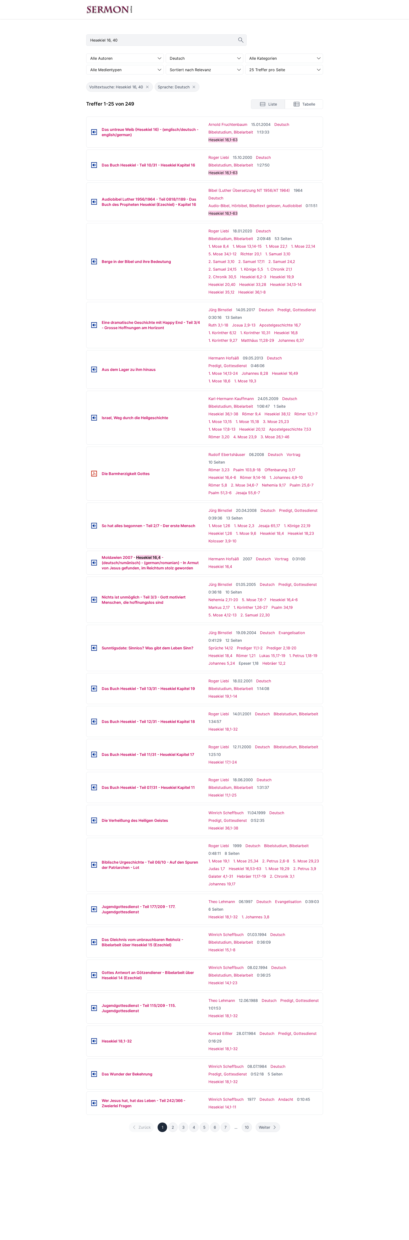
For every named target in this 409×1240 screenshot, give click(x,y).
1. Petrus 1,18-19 (303, 655)
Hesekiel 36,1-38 (223, 414)
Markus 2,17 (219, 607)
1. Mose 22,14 (303, 246)
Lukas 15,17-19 (272, 655)
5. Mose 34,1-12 (222, 253)
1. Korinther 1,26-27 (251, 607)
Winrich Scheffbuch (226, 812)
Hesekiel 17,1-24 (222, 762)
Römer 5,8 (217, 485)
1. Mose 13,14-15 (247, 246)
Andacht (285, 1099)
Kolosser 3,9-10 (222, 541)
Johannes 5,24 (221, 663)
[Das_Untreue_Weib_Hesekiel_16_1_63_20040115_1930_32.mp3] (94, 132)
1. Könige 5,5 (251, 269)
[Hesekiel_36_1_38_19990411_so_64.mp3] (94, 820)
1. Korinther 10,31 (255, 332)
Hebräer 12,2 (274, 663)
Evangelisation (292, 632)
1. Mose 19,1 (218, 861)
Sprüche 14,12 (220, 648)
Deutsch (281, 124)
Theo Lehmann (221, 901)
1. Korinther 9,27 (222, 340)
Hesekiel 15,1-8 (221, 949)
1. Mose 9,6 (246, 533)
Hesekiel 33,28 (252, 284)
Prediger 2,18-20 (281, 648)
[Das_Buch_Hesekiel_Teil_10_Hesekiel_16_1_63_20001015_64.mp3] (94, 165)
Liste (272, 104)
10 (247, 1127)
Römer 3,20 (218, 436)
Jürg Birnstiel (220, 309)
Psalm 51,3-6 (220, 492)
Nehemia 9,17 (274, 485)
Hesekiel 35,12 (221, 292)
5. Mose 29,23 (306, 861)
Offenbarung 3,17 (280, 469)
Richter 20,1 (250, 253)
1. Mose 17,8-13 (221, 429)
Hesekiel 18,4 (272, 533)
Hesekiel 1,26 (220, 533)
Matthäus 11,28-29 (257, 340)
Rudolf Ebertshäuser (226, 454)
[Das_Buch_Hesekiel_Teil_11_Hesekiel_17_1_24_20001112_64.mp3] (94, 754)
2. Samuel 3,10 (221, 261)
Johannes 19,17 (221, 884)
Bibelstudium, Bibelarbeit (230, 132)
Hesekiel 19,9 (282, 276)
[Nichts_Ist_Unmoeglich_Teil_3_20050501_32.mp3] (94, 600)
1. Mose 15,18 (247, 421)
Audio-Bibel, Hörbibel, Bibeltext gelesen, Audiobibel (255, 205)
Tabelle (308, 104)
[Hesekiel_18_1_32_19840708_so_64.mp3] (94, 1074)
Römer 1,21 (245, 655)
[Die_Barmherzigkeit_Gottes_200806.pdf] (94, 473)
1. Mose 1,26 (219, 525)
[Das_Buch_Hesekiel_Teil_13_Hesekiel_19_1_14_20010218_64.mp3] (94, 688)
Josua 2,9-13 (243, 325)
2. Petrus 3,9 (304, 868)
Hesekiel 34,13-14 (286, 284)
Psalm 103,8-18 (247, 469)
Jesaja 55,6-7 (247, 492)
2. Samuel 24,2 (281, 261)
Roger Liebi (218, 157)
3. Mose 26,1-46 (274, 436)
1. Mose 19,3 (245, 381)
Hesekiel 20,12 (252, 429)
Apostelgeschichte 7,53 (290, 429)
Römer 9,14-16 (253, 477)
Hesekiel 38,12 (278, 414)
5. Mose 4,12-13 (222, 615)
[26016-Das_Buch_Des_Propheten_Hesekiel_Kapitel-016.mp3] (94, 202)
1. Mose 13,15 (220, 421)
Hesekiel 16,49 (285, 373)
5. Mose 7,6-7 (254, 599)
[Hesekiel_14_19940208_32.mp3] (94, 975)
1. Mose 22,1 (276, 246)
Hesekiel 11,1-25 (222, 795)
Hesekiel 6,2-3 (253, 276)
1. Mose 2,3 (244, 525)
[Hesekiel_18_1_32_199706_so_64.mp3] (94, 909)
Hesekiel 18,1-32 (223, 729)
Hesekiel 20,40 (221, 284)
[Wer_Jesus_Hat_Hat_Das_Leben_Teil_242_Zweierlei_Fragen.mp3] (94, 1103)
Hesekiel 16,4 (220, 566)
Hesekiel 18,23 (301, 533)
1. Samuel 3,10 (277, 253)
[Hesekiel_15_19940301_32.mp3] (94, 942)
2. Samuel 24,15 (222, 269)
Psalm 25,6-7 (301, 485)
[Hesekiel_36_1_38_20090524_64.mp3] (94, 418)
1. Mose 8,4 (218, 246)
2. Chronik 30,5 (222, 276)
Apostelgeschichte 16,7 (280, 325)
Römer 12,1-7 (306, 414)
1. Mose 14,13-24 (223, 373)
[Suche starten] (241, 40)
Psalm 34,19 (282, 607)
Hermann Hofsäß (223, 358)
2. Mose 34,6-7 (244, 485)
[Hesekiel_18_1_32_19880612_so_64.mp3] (94, 1008)
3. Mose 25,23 (276, 421)
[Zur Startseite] (109, 9)
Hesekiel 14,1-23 (222, 982)
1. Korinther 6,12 (222, 332)
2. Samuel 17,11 (251, 261)
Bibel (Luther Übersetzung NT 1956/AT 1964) (249, 190)
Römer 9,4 (251, 414)
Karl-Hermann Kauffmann (231, 398)
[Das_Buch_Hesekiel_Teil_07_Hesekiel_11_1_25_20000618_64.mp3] (94, 787)
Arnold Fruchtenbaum (227, 124)
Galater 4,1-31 (220, 876)
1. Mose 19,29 (277, 868)
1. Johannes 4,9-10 (286, 477)
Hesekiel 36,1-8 (252, 292)
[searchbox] (166, 40)
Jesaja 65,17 (269, 525)
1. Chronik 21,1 (279, 269)
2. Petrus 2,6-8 (275, 861)
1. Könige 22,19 (297, 525)
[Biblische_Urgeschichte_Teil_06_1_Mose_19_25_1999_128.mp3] (94, 865)
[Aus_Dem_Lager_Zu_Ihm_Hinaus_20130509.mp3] (94, 369)
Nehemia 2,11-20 (223, 599)
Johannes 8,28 (255, 373)
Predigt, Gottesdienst (296, 309)
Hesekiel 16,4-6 (222, 477)
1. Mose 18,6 (219, 381)
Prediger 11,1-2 (250, 648)
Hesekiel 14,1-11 (222, 1107)
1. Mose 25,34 (245, 861)
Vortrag (293, 454)
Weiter (264, 1127)
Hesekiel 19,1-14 (222, 696)
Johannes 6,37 (291, 340)
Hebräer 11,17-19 (251, 876)
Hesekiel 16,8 (286, 332)
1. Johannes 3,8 (255, 916)
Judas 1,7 (216, 868)
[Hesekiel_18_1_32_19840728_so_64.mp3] (94, 1041)
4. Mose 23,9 (245, 436)
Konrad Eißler (220, 1033)
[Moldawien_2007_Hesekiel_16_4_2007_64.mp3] (94, 563)
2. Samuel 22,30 (255, 615)
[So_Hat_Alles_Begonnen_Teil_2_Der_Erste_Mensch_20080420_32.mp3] (94, 525)
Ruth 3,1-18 (218, 325)
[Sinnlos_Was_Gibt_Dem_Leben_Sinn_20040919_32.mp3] (94, 648)
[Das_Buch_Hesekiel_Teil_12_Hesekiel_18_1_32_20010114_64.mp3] (94, 721)
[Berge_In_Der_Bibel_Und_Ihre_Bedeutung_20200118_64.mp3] (94, 261)
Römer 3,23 (218, 469)
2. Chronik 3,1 (282, 876)
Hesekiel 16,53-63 (245, 868)
